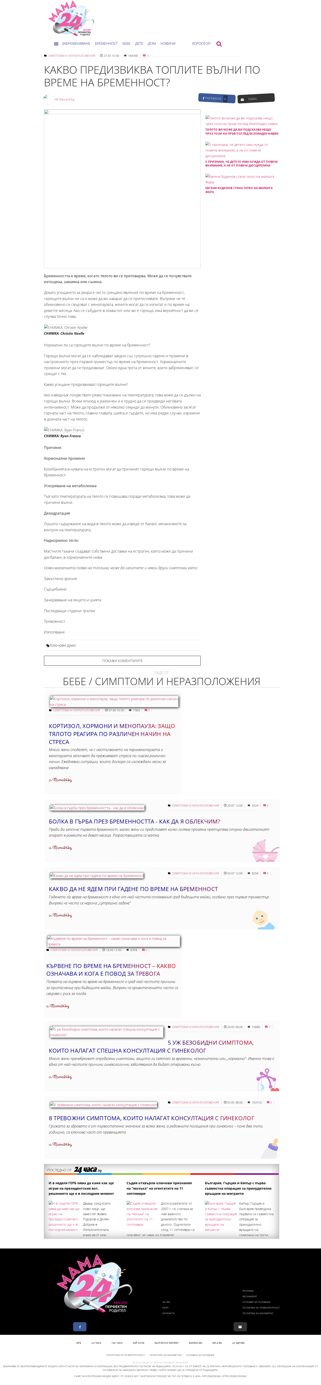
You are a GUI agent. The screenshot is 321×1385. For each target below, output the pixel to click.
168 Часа (116, 1342)
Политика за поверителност (261, 1307)
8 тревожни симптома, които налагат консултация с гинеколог (151, 1118)
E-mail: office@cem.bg (206, 1376)
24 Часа (96, 1342)
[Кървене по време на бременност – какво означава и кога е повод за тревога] (113, 944)
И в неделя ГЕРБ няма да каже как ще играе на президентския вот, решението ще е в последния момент (81, 1188)
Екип (165, 1307)
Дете (139, 43)
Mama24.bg (66, 99)
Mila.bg (217, 1342)
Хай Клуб (138, 1342)
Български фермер (167, 1342)
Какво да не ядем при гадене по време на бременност (133, 889)
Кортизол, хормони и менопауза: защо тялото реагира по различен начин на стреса (112, 733)
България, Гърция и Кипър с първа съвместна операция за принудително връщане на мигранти (238, 1188)
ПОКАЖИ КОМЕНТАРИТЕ (122, 660)
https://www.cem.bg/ (234, 1376)
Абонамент (250, 1296)
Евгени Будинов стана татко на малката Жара (238, 190)
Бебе (126, 43)
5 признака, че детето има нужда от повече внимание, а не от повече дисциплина (241, 164)
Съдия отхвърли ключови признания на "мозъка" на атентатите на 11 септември (159, 1188)
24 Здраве (238, 1342)
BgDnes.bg (195, 1342)
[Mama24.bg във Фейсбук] (79, 1326)
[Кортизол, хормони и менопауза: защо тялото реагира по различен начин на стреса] (114, 704)
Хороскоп (201, 43)
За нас (166, 1302)
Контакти (168, 1313)
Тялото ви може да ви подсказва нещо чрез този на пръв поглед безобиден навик (241, 132)
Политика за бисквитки (258, 1313)
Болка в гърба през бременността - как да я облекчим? (134, 821)
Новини (168, 43)
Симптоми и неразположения (71, 56)
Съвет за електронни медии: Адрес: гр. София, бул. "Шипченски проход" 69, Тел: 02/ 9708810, (133, 1376)
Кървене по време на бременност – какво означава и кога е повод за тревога (111, 970)
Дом (152, 43)
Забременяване (76, 43)
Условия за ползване (256, 1302)
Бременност (106, 43)
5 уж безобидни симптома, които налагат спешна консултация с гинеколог (151, 1046)
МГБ (78, 1342)
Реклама (248, 1290)
